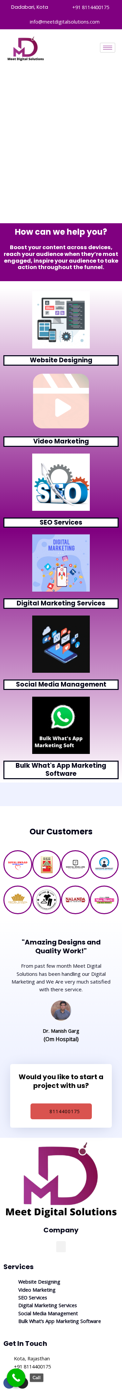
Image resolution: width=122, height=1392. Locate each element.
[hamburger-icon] (107, 48)
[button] (61, 1246)
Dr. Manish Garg (61, 1030)
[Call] (16, 1377)
